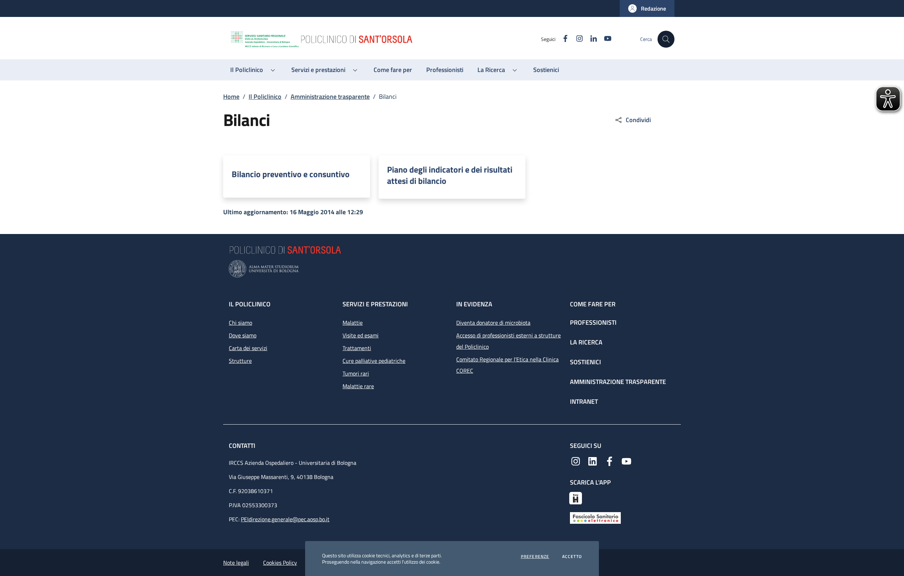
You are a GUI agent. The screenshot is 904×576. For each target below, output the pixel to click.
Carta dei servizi (248, 348)
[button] (647, 8)
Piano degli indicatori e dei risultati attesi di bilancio (449, 175)
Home (231, 96)
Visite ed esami (361, 335)
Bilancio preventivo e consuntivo (291, 174)
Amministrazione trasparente (330, 96)
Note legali (236, 562)
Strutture (240, 360)
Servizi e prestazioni (375, 304)
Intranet (584, 401)
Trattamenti (357, 348)
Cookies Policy (280, 562)
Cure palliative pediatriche (374, 360)
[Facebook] (609, 460)
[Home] (385, 39)
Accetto (572, 556)
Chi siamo (240, 322)
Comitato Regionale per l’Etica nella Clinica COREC (507, 365)
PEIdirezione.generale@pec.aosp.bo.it (285, 519)
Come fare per (592, 304)
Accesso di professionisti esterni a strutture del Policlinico (508, 341)
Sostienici (585, 362)
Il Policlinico (265, 96)
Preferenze (535, 556)
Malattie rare (358, 386)
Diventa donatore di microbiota (493, 322)
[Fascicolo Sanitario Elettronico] (595, 517)
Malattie (353, 322)
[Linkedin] (592, 460)
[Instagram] (575, 460)
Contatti (243, 445)
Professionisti (593, 322)
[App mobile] (575, 497)
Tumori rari (356, 373)
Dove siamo (242, 335)
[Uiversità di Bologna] (452, 268)
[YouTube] (626, 460)
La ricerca (586, 342)
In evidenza (474, 304)
